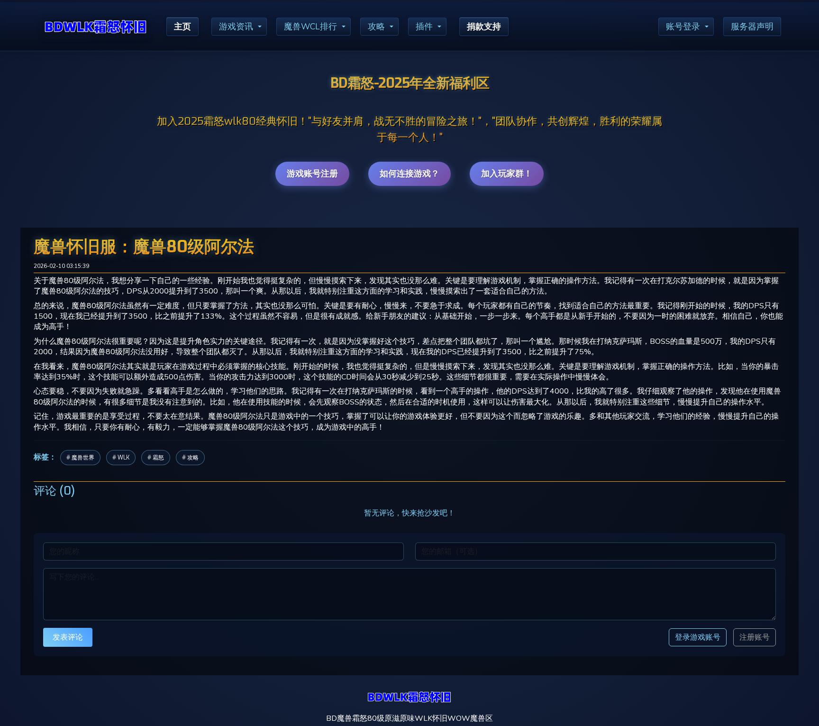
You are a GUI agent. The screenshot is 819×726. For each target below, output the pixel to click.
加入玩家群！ (506, 173)
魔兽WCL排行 (310, 26)
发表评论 (68, 637)
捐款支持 (484, 26)
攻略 (376, 26)
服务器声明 (752, 26)
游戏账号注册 (312, 173)
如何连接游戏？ (409, 173)
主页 (182, 26)
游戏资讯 (236, 26)
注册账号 (754, 637)
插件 (424, 26)
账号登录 (683, 26)
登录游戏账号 (697, 637)
